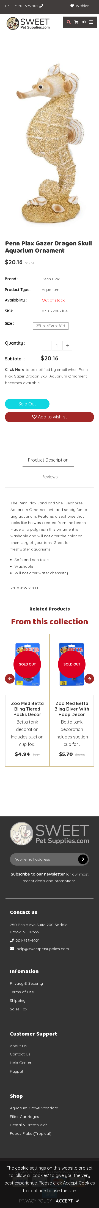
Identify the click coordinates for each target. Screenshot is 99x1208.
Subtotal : (15, 358)
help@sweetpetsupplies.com (43, 948)
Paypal (16, 1071)
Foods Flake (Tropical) (30, 1133)
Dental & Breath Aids (29, 1124)
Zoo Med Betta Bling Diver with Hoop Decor (71, 709)
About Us (18, 1045)
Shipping (18, 1000)
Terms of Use (22, 991)
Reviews (50, 476)
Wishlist (82, 6)
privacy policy (35, 1201)
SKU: (9, 310)
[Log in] (81, 22)
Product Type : (18, 289)
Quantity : (15, 343)
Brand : (11, 278)
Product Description (48, 460)
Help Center (20, 1062)
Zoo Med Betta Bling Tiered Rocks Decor (27, 709)
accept (67, 1201)
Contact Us (20, 1054)
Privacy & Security (26, 983)
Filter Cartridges (24, 1116)
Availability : (16, 300)
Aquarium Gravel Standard (34, 1107)
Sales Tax (18, 1009)
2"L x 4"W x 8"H (50, 325)
